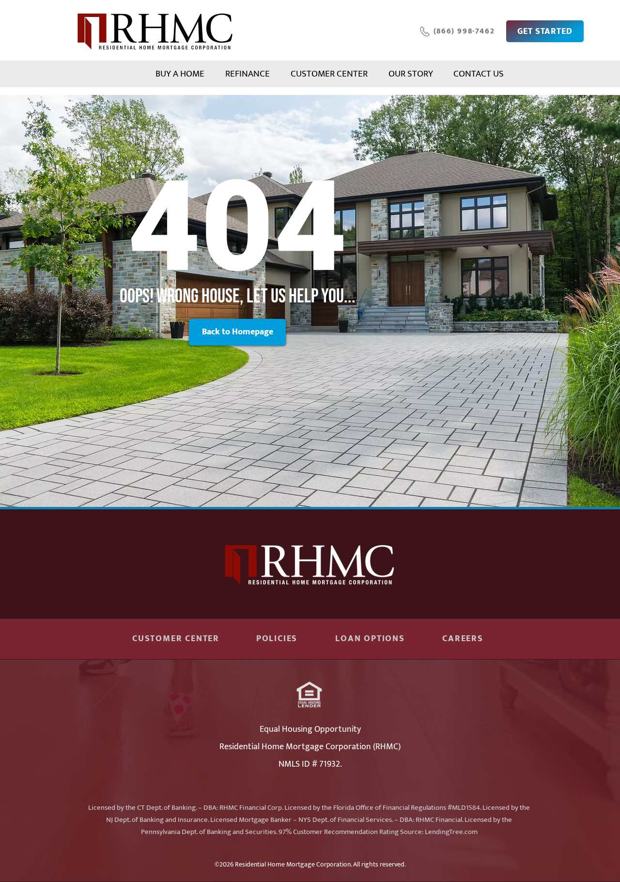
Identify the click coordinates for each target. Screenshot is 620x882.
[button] (237, 332)
